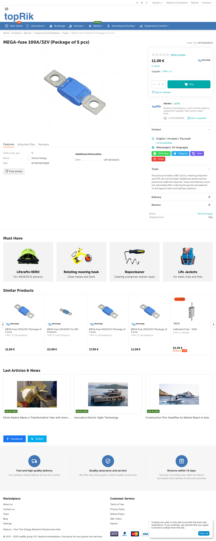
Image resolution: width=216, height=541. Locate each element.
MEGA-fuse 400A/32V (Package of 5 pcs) (107, 330)
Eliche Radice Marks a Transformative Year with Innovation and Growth (36, 417)
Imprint (114, 523)
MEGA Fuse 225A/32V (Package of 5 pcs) (23, 330)
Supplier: (156, 71)
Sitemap (7, 523)
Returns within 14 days (181, 470)
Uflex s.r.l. (167, 71)
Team (6, 514)
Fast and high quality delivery (34, 470)
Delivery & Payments (177, 2)
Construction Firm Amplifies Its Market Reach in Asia (177, 417)
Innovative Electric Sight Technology (96, 417)
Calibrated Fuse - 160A (185, 329)
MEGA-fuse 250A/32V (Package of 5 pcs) (149, 330)
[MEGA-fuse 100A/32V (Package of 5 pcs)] (73, 93)
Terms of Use (117, 504)
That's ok (204, 533)
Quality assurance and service (108, 470)
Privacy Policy (117, 509)
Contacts (206, 2)
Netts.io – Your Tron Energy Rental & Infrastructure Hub (31, 529)
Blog (5, 518)
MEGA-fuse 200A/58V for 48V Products (62, 330)
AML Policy (116, 518)
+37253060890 (163, 143)
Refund (195, 2)
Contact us (8, 509)
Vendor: (168, 103)
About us (7, 504)
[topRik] (19, 17)
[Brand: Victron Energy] (204, 60)
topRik (177, 103)
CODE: (190, 43)
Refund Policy (117, 514)
